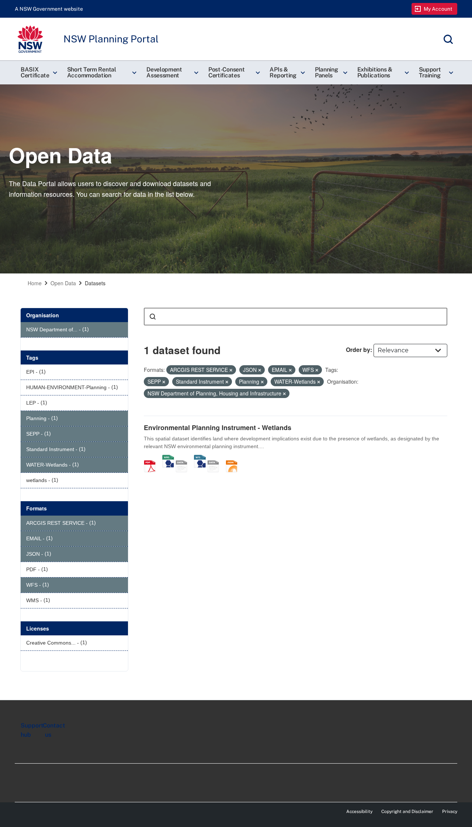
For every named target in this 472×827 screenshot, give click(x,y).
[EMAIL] (215, 458)
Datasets (95, 283)
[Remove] (230, 370)
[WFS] (200, 458)
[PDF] (152, 458)
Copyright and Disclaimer (407, 811)
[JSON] (234, 458)
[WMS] (168, 458)
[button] (38, 72)
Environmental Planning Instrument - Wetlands (217, 427)
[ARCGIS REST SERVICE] (184, 458)
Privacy (449, 811)
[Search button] (153, 316)
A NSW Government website (49, 9)
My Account (438, 9)
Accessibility (359, 811)
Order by (358, 349)
